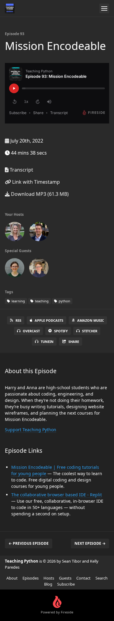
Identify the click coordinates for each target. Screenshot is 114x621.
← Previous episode (29, 543)
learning (18, 301)
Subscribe (66, 584)
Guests (65, 578)
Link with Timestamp (35, 182)
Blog (48, 584)
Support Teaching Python (30, 429)
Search (101, 578)
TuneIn (47, 341)
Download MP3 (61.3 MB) (39, 194)
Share (73, 341)
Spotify (61, 331)
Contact (83, 578)
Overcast (31, 331)
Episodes (30, 578)
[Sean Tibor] (39, 233)
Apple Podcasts (49, 320)
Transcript (21, 169)
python (64, 301)
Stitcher (89, 331)
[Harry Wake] (39, 269)
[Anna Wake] (14, 269)
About (12, 578)
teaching (41, 301)
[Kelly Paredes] (14, 233)
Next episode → (89, 543)
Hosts (48, 578)
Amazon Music (90, 320)
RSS (18, 320)
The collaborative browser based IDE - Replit (56, 495)
